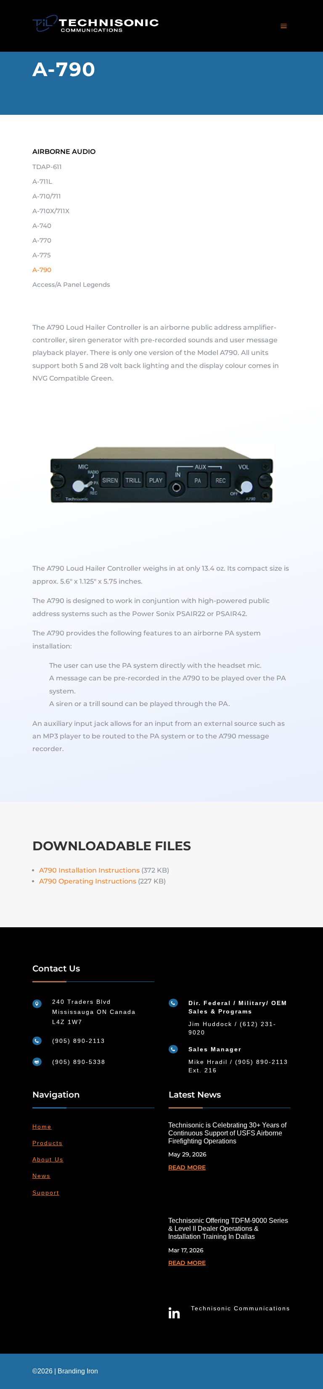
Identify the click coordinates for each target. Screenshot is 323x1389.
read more (187, 1167)
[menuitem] (284, 26)
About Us (48, 1159)
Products (47, 1143)
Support (45, 1192)
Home (42, 1126)
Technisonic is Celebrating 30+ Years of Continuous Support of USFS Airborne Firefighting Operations (227, 1133)
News (41, 1175)
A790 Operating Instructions (87, 881)
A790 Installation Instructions (89, 870)
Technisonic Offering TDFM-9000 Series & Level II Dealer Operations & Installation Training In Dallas (228, 1228)
